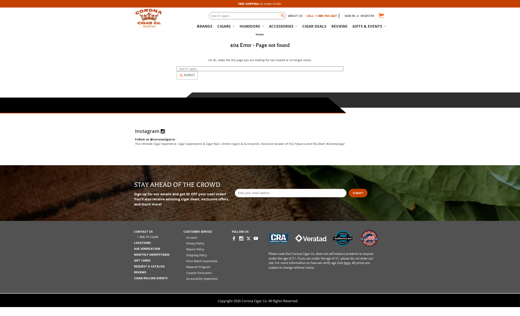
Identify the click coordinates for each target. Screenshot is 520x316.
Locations (142, 243)
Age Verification (147, 249)
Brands (204, 26)
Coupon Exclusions (199, 273)
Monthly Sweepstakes (152, 254)
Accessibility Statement (202, 279)
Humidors (249, 26)
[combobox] (247, 15)
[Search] (283, 15)
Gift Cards (142, 260)
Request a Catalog (149, 266)
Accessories (281, 26)
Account (191, 237)
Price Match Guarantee (202, 261)
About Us (295, 16)
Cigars (224, 26)
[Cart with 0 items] (381, 15)
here (347, 263)
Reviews (339, 26)
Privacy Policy (195, 243)
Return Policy (195, 249)
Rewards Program (198, 267)
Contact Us (143, 231)
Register (367, 16)
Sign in (349, 16)
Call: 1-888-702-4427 (322, 16)
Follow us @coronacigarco (155, 139)
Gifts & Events (367, 26)
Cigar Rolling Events (151, 278)
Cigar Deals (314, 26)
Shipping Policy (196, 255)
